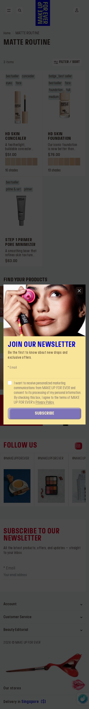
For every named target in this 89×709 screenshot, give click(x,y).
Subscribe (44, 413)
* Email (12, 367)
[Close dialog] (79, 290)
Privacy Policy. (44, 402)
